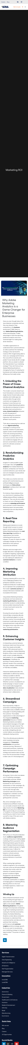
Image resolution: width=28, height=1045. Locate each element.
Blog (3, 1028)
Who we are (5, 1025)
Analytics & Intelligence (8, 962)
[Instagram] (21, 2)
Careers (4, 1031)
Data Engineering (7, 959)
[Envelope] (25, 2)
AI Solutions (5, 965)
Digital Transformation (8, 956)
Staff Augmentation (7, 968)
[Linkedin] (17, 2)
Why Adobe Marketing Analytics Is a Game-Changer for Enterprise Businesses (13, 308)
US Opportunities (7, 1034)
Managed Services (7, 971)
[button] (18, 7)
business (17, 327)
